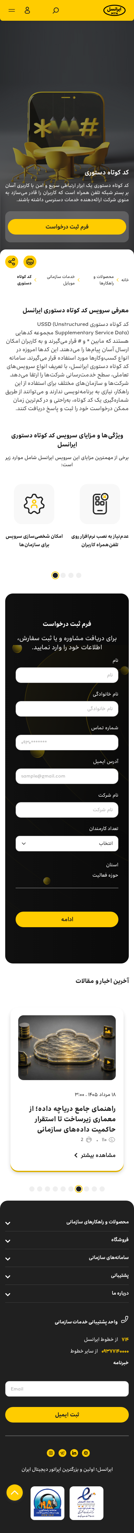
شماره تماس (104, 728)
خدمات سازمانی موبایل (61, 280)
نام (115, 660)
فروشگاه (120, 1240)
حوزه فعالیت (105, 875)
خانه (125, 279)
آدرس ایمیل (105, 761)
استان (112, 865)
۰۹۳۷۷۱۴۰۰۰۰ (115, 1351)
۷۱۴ (125, 1339)
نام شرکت (108, 795)
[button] (78, 575)
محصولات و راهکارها (103, 280)
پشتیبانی (120, 1275)
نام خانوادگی (105, 694)
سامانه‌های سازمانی (109, 1258)
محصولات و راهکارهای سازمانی (97, 1222)
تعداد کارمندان (103, 829)
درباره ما (120, 1293)
